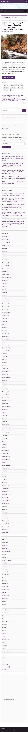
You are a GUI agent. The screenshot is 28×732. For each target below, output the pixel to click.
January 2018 (5, 368)
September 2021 (6, 242)
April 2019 (4, 327)
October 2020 (5, 274)
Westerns (4, 645)
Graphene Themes (12, 730)
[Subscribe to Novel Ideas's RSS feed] (9, 1)
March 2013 (5, 518)
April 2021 (4, 257)
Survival (4, 633)
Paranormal (5, 598)
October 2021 (5, 239)
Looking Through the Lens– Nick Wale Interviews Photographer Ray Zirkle (13, 26)
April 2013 (4, 515)
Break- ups (5, 548)
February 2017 (5, 391)
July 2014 (4, 471)
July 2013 (4, 506)
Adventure (5, 542)
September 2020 (6, 277)
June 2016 (4, 415)
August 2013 (5, 503)
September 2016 (6, 406)
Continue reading (8, 77)
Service (4, 627)
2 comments (23, 103)
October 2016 (5, 403)
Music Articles (5, 595)
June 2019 (4, 321)
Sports (4, 630)
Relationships (5, 613)
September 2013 (6, 500)
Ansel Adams (7, 95)
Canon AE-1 (5, 96)
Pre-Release (5, 607)
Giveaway (4, 563)
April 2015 (4, 444)
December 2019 (6, 303)
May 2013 (4, 512)
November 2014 (6, 459)
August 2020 (5, 280)
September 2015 (6, 430)
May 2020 (4, 289)
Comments (6, 666)
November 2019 (6, 306)
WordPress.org (6, 669)
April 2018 (4, 362)
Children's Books (6, 551)
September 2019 (6, 312)
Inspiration (5, 580)
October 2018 (5, 345)
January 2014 (5, 488)
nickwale (5, 31)
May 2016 (4, 418)
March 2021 (5, 260)
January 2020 (5, 301)
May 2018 (4, 359)
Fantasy (4, 557)
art (12, 95)
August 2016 (5, 409)
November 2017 (6, 371)
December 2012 (6, 526)
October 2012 (5, 532)
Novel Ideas (4, 10)
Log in (3, 661)
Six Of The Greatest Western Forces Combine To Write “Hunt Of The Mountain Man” (12, 165)
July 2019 (4, 318)
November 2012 (6, 529)
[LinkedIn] (7, 1)
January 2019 (5, 336)
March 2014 (5, 482)
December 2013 (6, 491)
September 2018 (6, 347)
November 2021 (6, 236)
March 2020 (5, 295)
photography (17, 98)
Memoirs (4, 592)
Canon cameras (12, 96)
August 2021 (5, 245)
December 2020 (6, 268)
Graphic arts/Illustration (8, 566)
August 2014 (5, 468)
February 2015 (5, 450)
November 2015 (6, 427)
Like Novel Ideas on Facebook (11, 117)
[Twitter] (4, 1)
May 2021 (4, 254)
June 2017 (4, 380)
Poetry (4, 601)
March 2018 (5, 365)
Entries (5, 664)
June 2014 (4, 474)
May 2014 (4, 477)
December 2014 (6, 456)
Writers (4, 648)
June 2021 (4, 251)
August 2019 (5, 315)
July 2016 (4, 412)
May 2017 (4, 383)
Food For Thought (6, 560)
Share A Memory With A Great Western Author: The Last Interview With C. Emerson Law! (13, 171)
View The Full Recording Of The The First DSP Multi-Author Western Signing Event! (13, 158)
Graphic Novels (6, 569)
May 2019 (4, 324)
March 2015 (5, 447)
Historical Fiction (6, 574)
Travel (3, 636)
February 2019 (5, 333)
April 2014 (4, 479)
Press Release (5, 610)
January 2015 (5, 453)
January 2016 (5, 424)
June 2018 (4, 356)
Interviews (10, 31)
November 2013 (6, 494)
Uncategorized (5, 639)
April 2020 (4, 292)
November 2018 (6, 342)
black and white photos (18, 95)
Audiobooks (5, 545)
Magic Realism (5, 589)
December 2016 (6, 397)
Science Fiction (6, 621)
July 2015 (4, 435)
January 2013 (5, 523)
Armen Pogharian (6, 212)
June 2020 (4, 286)
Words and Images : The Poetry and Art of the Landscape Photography (14, 100)
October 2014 (5, 462)
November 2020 (6, 271)
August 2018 (5, 350)
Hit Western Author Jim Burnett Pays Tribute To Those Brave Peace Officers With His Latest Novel (13, 200)
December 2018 (6, 339)
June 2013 (4, 509)
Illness (4, 577)
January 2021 (5, 265)
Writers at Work (6, 651)
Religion (4, 615)
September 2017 (6, 377)
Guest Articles (5, 571)
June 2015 (4, 438)
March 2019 (5, 330)
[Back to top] (24, 728)
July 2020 (4, 283)
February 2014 (5, 485)
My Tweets (5, 128)
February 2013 (5, 520)
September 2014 (6, 465)
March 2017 (5, 389)
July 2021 (4, 248)
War (3, 642)
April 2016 (4, 421)
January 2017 (5, 394)
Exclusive (4, 554)
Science (4, 618)
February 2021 (5, 262)
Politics (4, 604)
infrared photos (10, 98)
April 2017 (4, 386)
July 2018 (4, 353)
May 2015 (4, 441)
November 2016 (6, 400)
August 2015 (5, 433)
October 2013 (5, 497)
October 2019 (5, 309)
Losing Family (5, 586)
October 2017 (5, 374)
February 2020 (5, 298)
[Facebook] (1, 1)
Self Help (4, 624)
